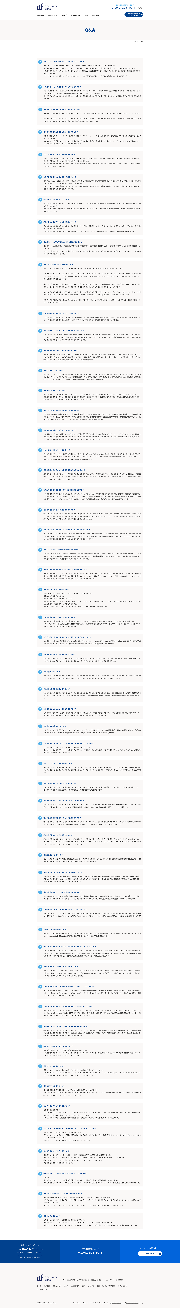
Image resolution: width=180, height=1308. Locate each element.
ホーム (39, 1286)
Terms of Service (132, 1303)
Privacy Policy (117, 1303)
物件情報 (40, 15)
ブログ (64, 15)
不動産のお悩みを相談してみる (134, 14)
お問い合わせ (150, 1253)
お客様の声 (75, 15)
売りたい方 (52, 15)
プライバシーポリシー (44, 1289)
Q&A (86, 15)
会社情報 (95, 15)
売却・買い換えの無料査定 (106, 1286)
